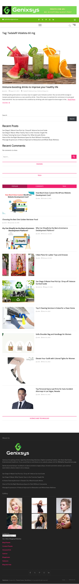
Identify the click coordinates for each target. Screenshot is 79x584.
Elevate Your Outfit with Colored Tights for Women (55, 358)
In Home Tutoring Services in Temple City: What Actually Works (23, 135)
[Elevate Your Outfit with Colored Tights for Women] (18, 358)
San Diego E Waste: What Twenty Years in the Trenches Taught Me (24, 133)
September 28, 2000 (14, 222)
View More (7, 103)
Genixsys (5, 580)
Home (63, 580)
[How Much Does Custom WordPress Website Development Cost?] (18, 193)
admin (5, 91)
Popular (15, 186)
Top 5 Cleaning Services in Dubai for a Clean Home (55, 308)
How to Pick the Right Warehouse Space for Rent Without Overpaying (25, 137)
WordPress (28, 580)
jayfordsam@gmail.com (11, 19)
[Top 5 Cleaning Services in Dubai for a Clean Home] (18, 308)
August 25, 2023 (14, 91)
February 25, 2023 (47, 258)
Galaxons (5, 561)
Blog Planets (6, 542)
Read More (71, 99)
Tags (64, 186)
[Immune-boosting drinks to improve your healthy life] (39, 61)
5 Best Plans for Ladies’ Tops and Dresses (52, 255)
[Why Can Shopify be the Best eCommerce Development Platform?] (18, 228)
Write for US (72, 579)
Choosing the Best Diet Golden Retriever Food (20, 219)
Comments (39, 186)
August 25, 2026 (48, 287)
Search (4, 115)
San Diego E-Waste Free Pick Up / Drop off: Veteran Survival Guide (24, 130)
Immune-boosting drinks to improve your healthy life (30, 86)
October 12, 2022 (46, 198)
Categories (5, 533)
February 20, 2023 (47, 233)
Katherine (39, 287)
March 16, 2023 (46, 311)
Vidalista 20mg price (42, 91)
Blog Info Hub (6, 564)
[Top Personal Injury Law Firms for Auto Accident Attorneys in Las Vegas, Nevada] (18, 389)
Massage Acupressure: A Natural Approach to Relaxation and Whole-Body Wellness (30, 140)
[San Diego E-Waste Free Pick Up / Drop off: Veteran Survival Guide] (18, 281)
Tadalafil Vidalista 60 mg (29, 91)
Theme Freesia (20, 580)
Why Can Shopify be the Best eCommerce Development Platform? (52, 229)
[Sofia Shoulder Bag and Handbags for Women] (18, 334)
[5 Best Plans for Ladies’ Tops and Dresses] (18, 255)
